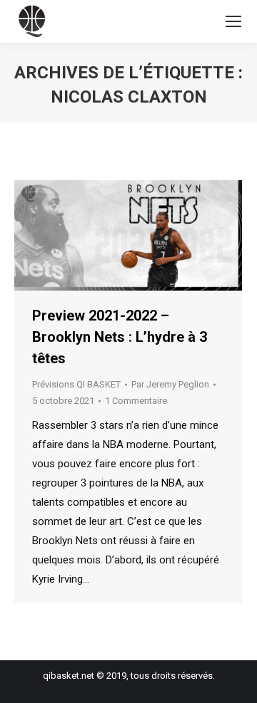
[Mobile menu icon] (233, 21)
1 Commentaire (136, 400)
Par (170, 384)
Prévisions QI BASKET (76, 384)
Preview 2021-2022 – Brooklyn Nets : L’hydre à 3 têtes (119, 337)
